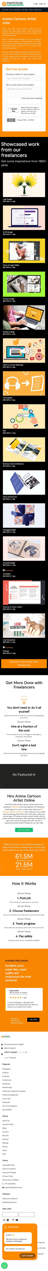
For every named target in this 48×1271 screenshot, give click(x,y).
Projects (5, 1073)
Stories (5, 1147)
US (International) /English (14, 1044)
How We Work (7, 1124)
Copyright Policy (8, 1165)
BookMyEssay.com (9, 1202)
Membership (7, 1087)
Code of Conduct (9, 1169)
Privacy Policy (7, 1176)
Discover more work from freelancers (24, 663)
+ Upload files (13, 110)
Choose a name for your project (20, 74)
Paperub (15, 807)
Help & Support (10, 1048)
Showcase (6, 1102)
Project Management (10, 1095)
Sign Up (42, 4)
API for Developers (9, 1106)
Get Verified (7, 1110)
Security (5, 1135)
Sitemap (5, 1143)
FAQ (4, 1154)
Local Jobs (6, 1099)
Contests (5, 1076)
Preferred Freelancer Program (14, 1091)
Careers (5, 1132)
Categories (6, 1069)
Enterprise (6, 1084)
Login (36, 4)
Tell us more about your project (20, 85)
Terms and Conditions (10, 1180)
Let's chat (26, 1256)
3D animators (18, 812)
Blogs (4, 1128)
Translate (12, 1058)
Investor (5, 1139)
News (4, 1150)
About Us (5, 1121)
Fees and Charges (9, 1172)
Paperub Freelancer (10, 1199)
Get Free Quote (24, 830)
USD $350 (33, 1020)
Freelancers (6, 1080)
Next (11, 120)
